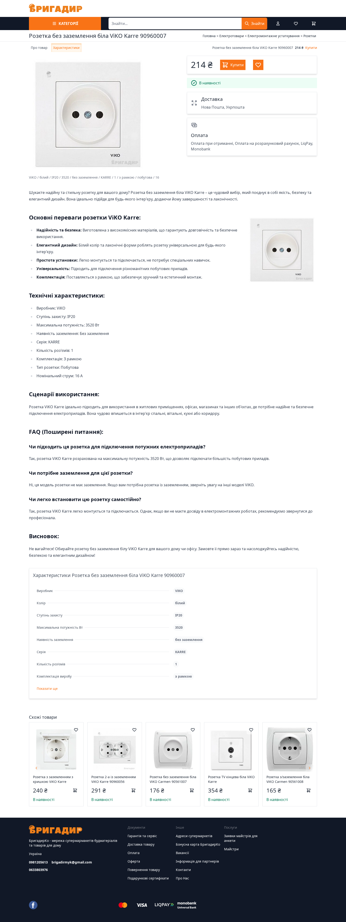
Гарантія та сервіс (142, 836)
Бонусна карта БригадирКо (198, 844)
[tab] (39, 47)
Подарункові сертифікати (148, 878)
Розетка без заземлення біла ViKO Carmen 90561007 (173, 779)
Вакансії (182, 853)
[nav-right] (309, 768)
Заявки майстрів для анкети (240, 838)
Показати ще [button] (47, 688)
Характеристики (66, 47)
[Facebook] (33, 905)
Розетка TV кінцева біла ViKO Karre (231, 779)
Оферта (134, 861)
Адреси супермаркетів (194, 836)
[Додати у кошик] (75, 790)
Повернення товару (144, 869)
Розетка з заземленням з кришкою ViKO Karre (53, 779)
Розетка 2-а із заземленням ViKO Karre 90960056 (113, 779)
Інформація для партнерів (197, 861)
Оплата (134, 853)
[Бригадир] (55, 8)
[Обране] (296, 23)
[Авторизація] (278, 23)
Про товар (39, 47)
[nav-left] (36, 768)
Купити (311, 47)
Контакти (183, 869)
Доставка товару (141, 844)
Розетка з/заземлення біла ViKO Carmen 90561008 (288, 779)
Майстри (231, 849)
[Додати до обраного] (76, 729)
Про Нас (182, 878)
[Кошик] (313, 23)
